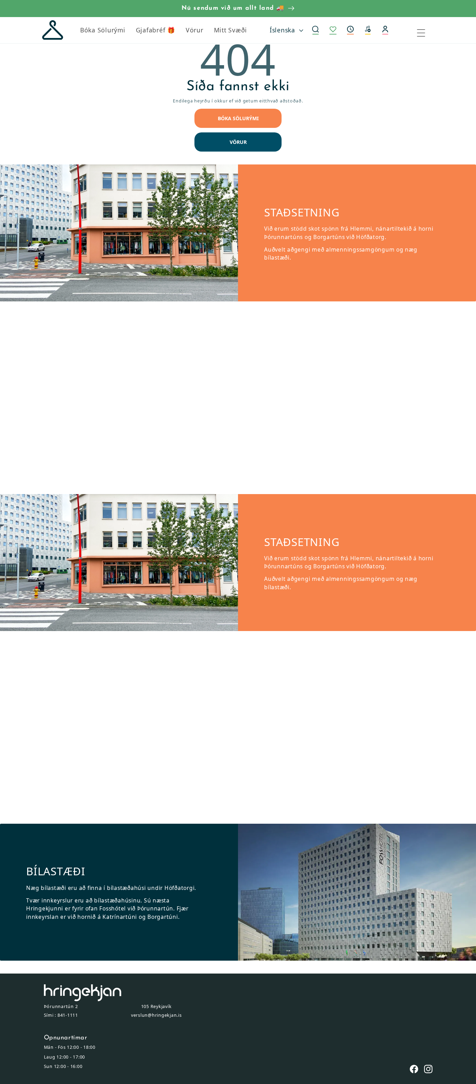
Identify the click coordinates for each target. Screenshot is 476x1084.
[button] (350, 30)
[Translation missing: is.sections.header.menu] (425, 30)
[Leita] (315, 30)
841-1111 (67, 1015)
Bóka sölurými (238, 118)
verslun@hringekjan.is (156, 1015)
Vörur (238, 142)
